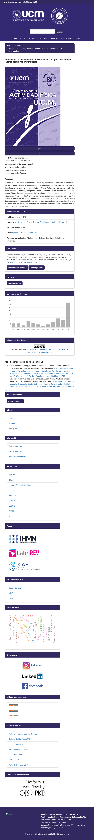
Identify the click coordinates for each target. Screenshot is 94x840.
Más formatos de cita (17, 267)
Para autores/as (15, 451)
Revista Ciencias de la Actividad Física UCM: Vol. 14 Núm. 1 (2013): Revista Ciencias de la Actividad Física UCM (42, 385)
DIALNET (12, 490)
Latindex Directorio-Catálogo (20, 485)
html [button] (39, 153)
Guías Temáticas (15, 754)
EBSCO (12, 506)
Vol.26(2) (43, 38)
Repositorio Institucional (18, 749)
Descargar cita (36, 267)
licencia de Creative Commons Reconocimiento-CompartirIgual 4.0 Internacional (48, 350)
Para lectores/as (15, 446)
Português (13, 428)
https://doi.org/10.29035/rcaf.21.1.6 (25, 232)
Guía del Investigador (17, 744)
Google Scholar (15, 588)
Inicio (14, 38)
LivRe (11, 598)
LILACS (12, 500)
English (11, 418)
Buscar (60, 31)
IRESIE (12, 511)
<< (6, 390)
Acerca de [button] (65, 38)
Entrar (77, 38)
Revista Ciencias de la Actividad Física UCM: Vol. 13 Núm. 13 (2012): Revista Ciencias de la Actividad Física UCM (42, 374)
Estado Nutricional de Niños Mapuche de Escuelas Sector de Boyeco (42, 382)
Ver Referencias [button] (14, 283)
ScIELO (12, 474)
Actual (22, 38)
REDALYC (13, 495)
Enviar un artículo (15, 401)
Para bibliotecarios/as (17, 456)
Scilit (10, 516)
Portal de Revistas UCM (18, 764)
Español (12, 423)
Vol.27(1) (32, 38)
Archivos (54, 38)
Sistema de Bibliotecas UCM (20, 739)
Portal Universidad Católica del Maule (23, 733)
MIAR (11, 593)
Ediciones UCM (15, 759)
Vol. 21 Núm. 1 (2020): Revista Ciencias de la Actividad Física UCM (36, 48)
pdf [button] (39, 148)
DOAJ (11, 480)
